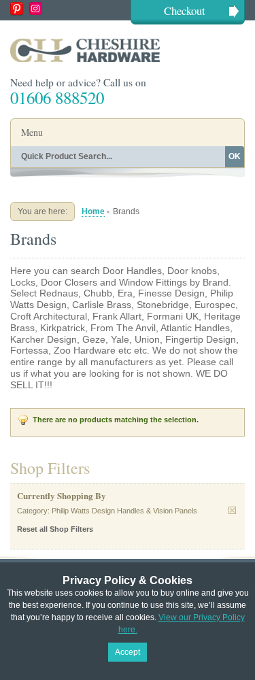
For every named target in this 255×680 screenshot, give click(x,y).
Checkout (184, 10)
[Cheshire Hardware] (127, 49)
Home (93, 211)
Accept (127, 652)
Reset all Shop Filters (55, 529)
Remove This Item (232, 510)
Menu (32, 132)
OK (234, 156)
